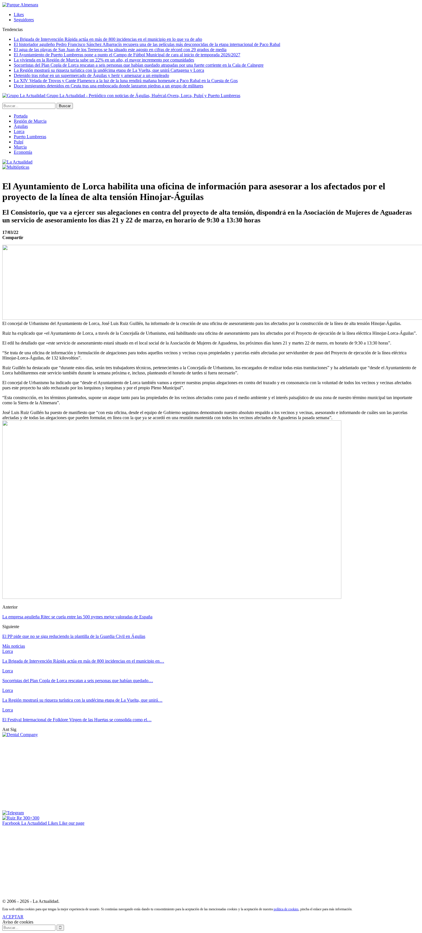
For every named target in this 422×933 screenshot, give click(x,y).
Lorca (19, 131)
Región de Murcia (30, 121)
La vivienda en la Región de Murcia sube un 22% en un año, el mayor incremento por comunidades (104, 59)
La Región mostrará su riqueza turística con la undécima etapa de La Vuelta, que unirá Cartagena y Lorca (109, 70)
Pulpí (18, 141)
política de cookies (286, 909)
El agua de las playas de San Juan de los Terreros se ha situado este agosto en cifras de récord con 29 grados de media (120, 49)
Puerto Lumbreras (30, 136)
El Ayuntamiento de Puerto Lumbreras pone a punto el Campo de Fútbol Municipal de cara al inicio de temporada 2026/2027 (127, 54)
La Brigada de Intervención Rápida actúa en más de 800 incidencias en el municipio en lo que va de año (108, 39)
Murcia (20, 147)
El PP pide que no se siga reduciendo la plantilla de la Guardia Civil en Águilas (73, 636)
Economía (23, 152)
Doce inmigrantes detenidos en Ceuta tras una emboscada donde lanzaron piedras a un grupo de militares (108, 85)
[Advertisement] (45, 773)
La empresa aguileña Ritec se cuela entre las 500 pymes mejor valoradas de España (77, 616)
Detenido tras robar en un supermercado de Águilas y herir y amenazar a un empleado (91, 75)
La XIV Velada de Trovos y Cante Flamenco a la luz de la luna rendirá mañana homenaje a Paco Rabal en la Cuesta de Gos (126, 80)
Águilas (21, 126)
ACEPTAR (13, 916)
